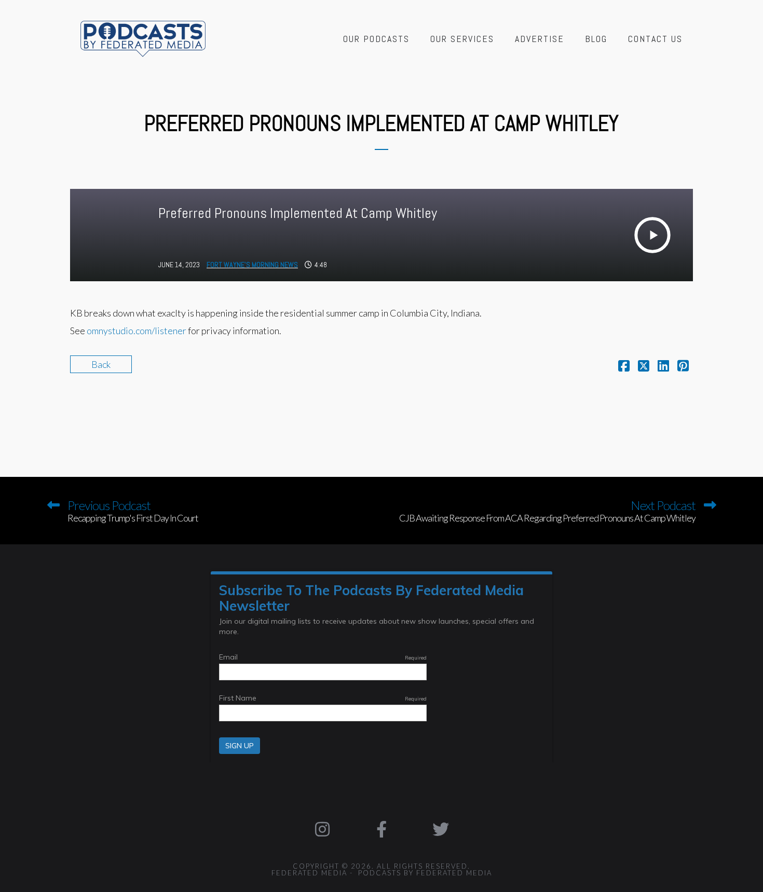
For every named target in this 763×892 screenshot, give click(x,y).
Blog (596, 39)
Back (101, 364)
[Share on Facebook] (624, 367)
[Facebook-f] (381, 829)
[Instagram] (322, 829)
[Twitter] (440, 829)
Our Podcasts (376, 39)
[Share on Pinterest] (683, 367)
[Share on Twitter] (643, 367)
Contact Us (655, 39)
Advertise (539, 39)
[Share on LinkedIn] (663, 367)
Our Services (462, 39)
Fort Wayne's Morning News (252, 264)
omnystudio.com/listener (136, 330)
